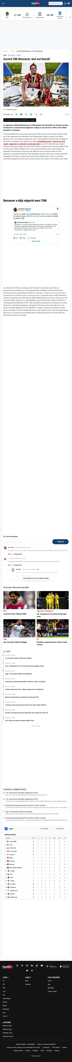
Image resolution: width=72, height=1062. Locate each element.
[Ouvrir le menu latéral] (3, 3)
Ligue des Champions (45, 611)
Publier (60, 542)
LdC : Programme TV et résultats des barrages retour (24, 666)
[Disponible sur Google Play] (52, 966)
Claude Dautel (11, 109)
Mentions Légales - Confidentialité (25, 1044)
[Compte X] (17, 966)
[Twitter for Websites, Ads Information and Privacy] (57, 234)
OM (4, 55)
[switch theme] (65, 3)
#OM (30, 216)
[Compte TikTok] (37, 966)
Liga (5, 639)
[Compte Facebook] (22, 966)
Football (64, 1047)
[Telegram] (31, 114)
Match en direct (18, 1050)
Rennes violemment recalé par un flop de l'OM (22, 697)
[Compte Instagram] (27, 966)
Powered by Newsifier (36, 1056)
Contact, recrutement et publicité (46, 1044)
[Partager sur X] (26, 114)
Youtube (27, 1050)
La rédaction (46, 1047)
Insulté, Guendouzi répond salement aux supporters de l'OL (26, 713)
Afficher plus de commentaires (36, 578)
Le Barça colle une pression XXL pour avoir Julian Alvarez (25, 705)
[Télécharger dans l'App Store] (65, 966)
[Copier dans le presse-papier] (36, 114)
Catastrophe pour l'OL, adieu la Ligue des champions (24, 689)
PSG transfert (56, 1047)
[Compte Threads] (32, 970)
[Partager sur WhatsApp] (16, 114)
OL (38, 639)
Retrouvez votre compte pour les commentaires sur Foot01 (23, 1047)
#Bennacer (45, 214)
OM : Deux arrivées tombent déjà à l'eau (19, 720)
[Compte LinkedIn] (32, 966)
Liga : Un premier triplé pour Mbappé (18, 674)
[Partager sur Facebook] (21, 114)
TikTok (42, 1050)
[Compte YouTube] (42, 966)
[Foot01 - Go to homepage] (8, 968)
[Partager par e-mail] (41, 114)
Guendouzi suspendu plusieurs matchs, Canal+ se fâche (25, 681)
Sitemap (57, 1050)
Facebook (49, 1050)
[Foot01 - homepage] (36, 3)
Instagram (35, 1050)
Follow (28, 210)
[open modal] (69, 3)
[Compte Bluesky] (27, 970)
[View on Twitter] (58, 210)
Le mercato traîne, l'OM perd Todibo (18, 658)
